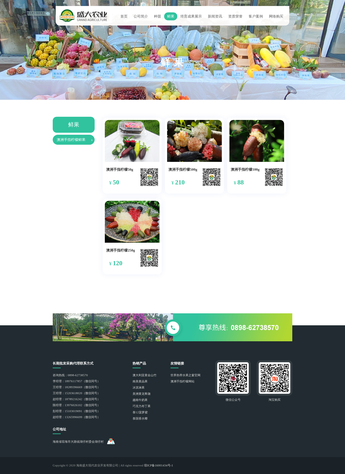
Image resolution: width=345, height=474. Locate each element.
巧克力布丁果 (142, 406)
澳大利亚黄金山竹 (145, 375)
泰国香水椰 (140, 418)
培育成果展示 (191, 16)
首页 (124, 16)
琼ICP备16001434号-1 (158, 465)
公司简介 (141, 16)
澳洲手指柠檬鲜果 (71, 140)
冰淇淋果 (139, 387)
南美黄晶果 (140, 381)
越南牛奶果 (140, 400)
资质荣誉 (235, 16)
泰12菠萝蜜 (140, 412)
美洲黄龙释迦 (142, 393)
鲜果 (170, 16)
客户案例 (256, 16)
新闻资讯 (215, 16)
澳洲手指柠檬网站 (182, 381)
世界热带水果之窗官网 (185, 375)
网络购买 (276, 16)
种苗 (157, 16)
